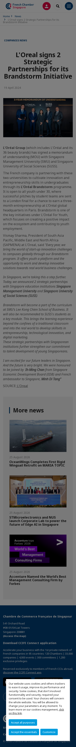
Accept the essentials (24, 732)
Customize (49, 732)
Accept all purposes (23, 722)
